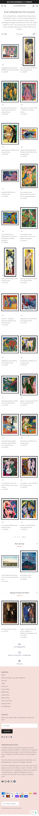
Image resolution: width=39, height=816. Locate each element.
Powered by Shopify (17, 808)
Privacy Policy (5, 689)
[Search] (6, 6)
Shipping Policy (6, 704)
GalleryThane (9, 808)
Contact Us (4, 686)
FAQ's (3, 684)
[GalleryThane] (19, 6)
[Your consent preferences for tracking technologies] (36, 813)
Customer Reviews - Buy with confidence (13, 678)
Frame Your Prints (6, 701)
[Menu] (2, 6)
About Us (4, 681)
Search (3, 675)
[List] (36, 34)
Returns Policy (5, 698)
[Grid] (34, 34)
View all (19, 546)
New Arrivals (19, 544)
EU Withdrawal (5, 706)
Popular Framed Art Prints (19, 593)
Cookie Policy (5, 695)
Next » (24, 537)
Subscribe (7, 731)
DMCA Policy (5, 692)
